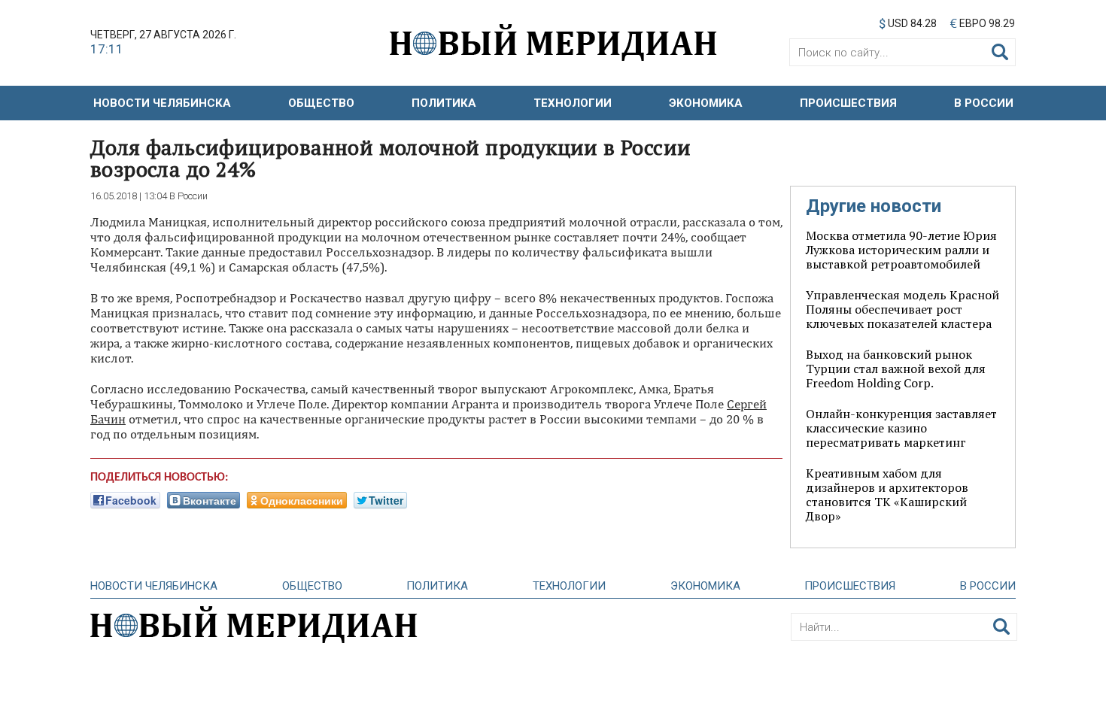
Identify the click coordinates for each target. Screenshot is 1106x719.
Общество (321, 103)
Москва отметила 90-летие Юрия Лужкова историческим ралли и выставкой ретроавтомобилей (901, 249)
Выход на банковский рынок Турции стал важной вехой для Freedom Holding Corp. (896, 368)
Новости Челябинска (162, 103)
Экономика (706, 103)
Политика (444, 103)
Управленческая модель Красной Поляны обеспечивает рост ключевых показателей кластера (902, 309)
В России (983, 103)
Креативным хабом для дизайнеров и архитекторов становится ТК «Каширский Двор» (887, 494)
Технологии (572, 103)
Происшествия (848, 103)
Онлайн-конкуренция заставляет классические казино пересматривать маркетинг (901, 428)
